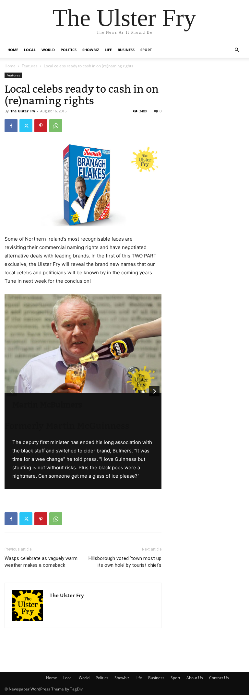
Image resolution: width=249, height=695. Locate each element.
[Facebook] (11, 125)
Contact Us (219, 677)
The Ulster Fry (22, 110)
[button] (236, 50)
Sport (146, 49)
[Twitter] (25, 125)
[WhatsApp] (55, 125)
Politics (69, 49)
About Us (194, 677)
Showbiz (90, 49)
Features (30, 66)
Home (12, 49)
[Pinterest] (40, 125)
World (48, 49)
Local (30, 49)
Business (126, 49)
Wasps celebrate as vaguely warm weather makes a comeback (41, 561)
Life (108, 49)
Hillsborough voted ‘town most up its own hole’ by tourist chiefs (125, 561)
